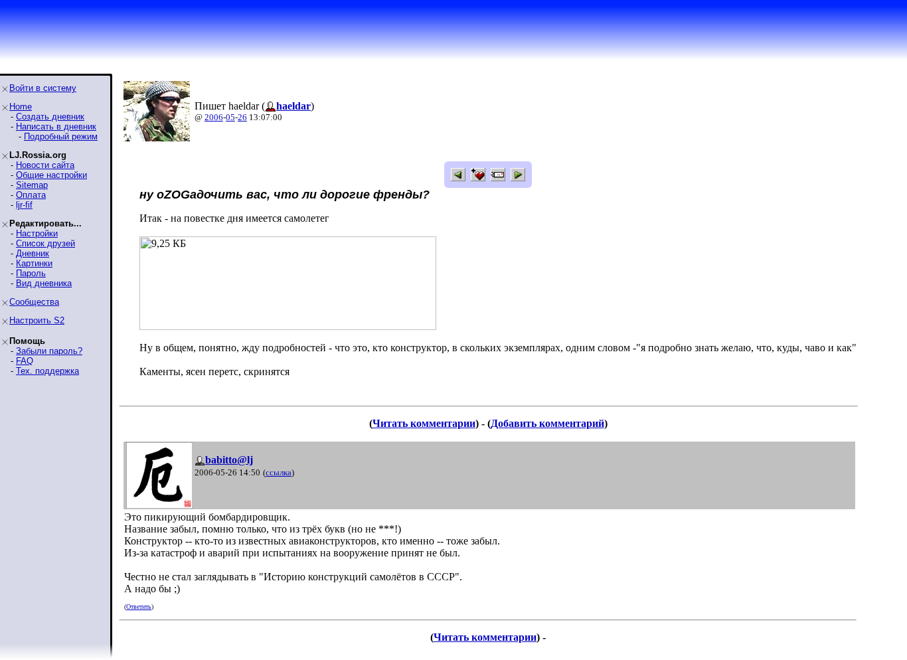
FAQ (24, 361)
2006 (214, 117)
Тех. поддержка (47, 371)
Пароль (31, 273)
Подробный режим (61, 136)
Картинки (34, 263)
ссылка (278, 472)
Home (20, 107)
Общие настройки (51, 175)
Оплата (31, 195)
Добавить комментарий (547, 423)
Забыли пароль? (49, 351)
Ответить (138, 606)
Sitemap (32, 185)
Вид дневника (44, 283)
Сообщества (34, 302)
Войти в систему (42, 88)
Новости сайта (45, 165)
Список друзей (45, 243)
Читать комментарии (423, 423)
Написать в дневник (56, 126)
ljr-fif (24, 205)
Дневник (32, 253)
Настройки (37, 233)
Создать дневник (50, 117)
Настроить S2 (36, 320)
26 (242, 117)
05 (230, 117)
